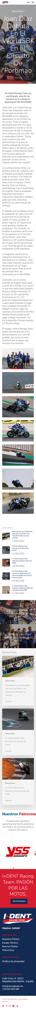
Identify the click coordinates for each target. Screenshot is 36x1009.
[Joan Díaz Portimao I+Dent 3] (18, 431)
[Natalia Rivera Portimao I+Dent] (18, 479)
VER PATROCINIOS (18, 901)
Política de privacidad (13, 961)
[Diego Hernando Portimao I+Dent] (18, 503)
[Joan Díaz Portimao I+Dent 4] (18, 359)
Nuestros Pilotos (10, 939)
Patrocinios (8, 950)
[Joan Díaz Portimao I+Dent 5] (18, 455)
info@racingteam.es (12, 986)
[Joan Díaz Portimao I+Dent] (18, 383)
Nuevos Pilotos (10, 946)
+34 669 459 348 (10, 989)
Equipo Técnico (10, 942)
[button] (30, 2)
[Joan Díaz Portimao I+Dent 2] (18, 407)
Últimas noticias (18, 11)
